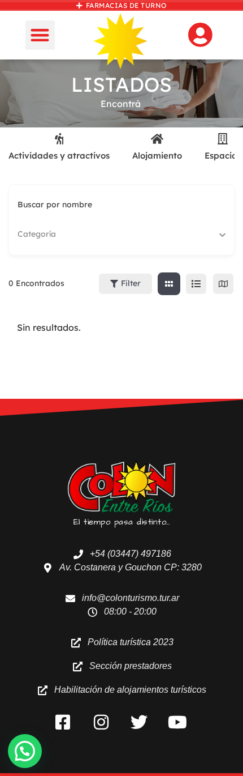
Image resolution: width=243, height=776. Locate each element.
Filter (131, 283)
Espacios (223, 155)
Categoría (37, 234)
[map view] (223, 283)
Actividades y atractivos (59, 155)
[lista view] (196, 283)
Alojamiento (157, 155)
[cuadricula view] (169, 283)
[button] (40, 35)
